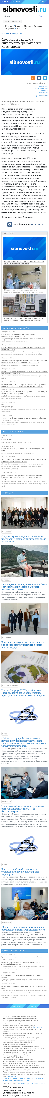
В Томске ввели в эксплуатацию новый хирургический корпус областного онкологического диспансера (24, 319)
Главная (5, 33)
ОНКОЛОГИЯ (43, 92)
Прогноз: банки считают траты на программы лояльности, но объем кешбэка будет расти (24, 393)
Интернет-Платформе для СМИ (26, 1084)
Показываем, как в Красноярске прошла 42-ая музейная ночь (22, 450)
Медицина (6, 802)
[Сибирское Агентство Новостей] (24, 9)
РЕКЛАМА (33, 1006)
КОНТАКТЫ (17, 1006)
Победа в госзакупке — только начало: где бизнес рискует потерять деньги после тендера (22, 645)
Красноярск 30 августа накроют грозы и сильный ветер (22, 957)
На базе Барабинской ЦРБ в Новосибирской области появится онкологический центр (24, 262)
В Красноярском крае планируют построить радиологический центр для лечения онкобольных (23, 291)
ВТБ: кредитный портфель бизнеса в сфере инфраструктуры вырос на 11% (18, 335)
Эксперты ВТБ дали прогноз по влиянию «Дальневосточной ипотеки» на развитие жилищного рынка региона (24, 362)
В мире (18, 26)
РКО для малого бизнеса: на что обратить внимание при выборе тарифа (22, 406)
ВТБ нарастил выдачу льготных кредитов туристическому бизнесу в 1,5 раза (23, 348)
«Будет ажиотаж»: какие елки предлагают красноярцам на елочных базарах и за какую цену (23, 460)
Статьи (6, 21)
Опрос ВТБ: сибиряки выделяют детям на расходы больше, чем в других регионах (23, 419)
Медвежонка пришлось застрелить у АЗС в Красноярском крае (23, 987)
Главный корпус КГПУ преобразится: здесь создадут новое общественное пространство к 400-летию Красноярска (23, 385)
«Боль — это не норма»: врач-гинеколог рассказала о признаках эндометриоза (23, 928)
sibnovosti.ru (37, 1027)
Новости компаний (10, 686)
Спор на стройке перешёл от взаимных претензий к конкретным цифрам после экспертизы (23, 539)
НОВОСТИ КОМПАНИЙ (16, 328)
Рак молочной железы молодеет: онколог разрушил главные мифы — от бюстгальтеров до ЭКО (24, 809)
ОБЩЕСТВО (43, 86)
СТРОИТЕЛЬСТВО (41, 88)
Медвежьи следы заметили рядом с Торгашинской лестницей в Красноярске (20, 963)
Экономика (21, 29)
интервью (6, 580)
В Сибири (9, 26)
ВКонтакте (37, 224)
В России (27, 26)
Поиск (42, 16)
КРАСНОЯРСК (16, 2)
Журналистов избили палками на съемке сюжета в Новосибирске (20, 439)
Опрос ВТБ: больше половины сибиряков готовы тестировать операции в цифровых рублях (24, 372)
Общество (9, 29)
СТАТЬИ (8, 493)
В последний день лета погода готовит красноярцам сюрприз (21, 976)
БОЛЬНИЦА (43, 90)
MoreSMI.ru (41, 1084)
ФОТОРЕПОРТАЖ (13, 431)
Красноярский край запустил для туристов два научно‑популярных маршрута (20, 872)
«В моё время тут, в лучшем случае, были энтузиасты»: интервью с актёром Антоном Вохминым (24, 587)
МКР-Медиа (16, 21)
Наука (4, 734)
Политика (38, 26)
